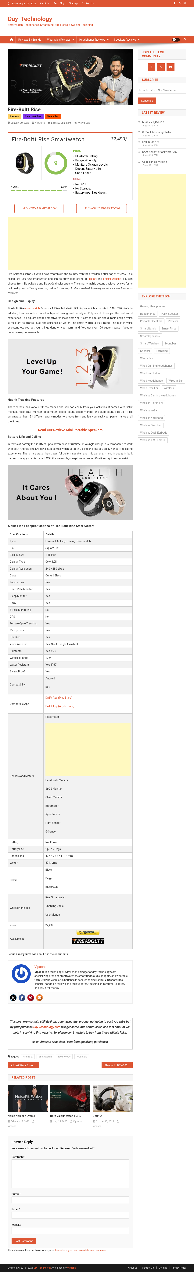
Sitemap (73, 3)
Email (16, 1209)
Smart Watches (33, 116)
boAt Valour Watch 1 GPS (65, 1115)
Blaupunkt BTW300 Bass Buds (119, 1065)
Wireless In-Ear (149, 410)
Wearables (53, 116)
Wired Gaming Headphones (156, 365)
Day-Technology (30, 18)
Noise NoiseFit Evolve (21, 1115)
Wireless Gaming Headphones (158, 395)
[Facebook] (22, 997)
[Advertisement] (70, 243)
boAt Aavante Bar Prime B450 (160, 151)
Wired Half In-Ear (150, 373)
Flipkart (92, 278)
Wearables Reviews (58, 39)
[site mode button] (176, 40)
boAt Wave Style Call (25, 1065)
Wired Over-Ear (149, 388)
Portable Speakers (151, 321)
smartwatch (32, 308)
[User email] (39, 997)
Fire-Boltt (28, 1056)
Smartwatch (45, 1056)
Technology (64, 1056)
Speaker (145, 350)
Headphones (147, 313)
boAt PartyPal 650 (153, 122)
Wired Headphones (151, 380)
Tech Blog (59, 3)
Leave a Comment (61, 122)
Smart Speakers (150, 336)
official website (112, 278)
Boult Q (97, 1115)
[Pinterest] (30, 997)
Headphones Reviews (92, 39)
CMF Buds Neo (151, 142)
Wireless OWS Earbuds (153, 432)
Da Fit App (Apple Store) (59, 706)
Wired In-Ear (175, 380)
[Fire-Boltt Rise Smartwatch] (25, 163)
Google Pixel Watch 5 (154, 161)
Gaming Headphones (152, 306)
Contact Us (88, 3)
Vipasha (40, 122)
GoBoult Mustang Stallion (157, 132)
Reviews (14, 116)
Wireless (169, 388)
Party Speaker (169, 313)
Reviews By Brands (29, 39)
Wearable (82, 1056)
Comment (19, 1156)
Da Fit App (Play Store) (58, 697)
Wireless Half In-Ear (151, 402)
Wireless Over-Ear (150, 425)
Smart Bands (148, 328)
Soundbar (170, 343)
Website (16, 1224)
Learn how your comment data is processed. (81, 1250)
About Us (44, 3)
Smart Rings (169, 328)
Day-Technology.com (46, 1027)
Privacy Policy (179, 1267)
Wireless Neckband (151, 417)
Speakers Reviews (125, 39)
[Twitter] (13, 997)
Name (16, 1193)
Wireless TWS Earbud (153, 440)
